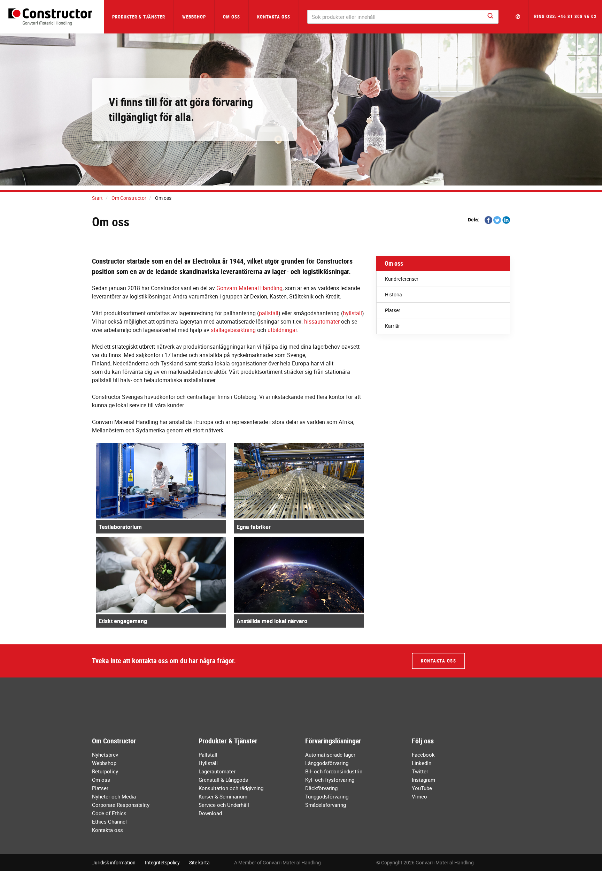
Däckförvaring (321, 788)
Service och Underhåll (224, 804)
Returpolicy (105, 771)
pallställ (268, 313)
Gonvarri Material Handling (249, 288)
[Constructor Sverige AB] (51, 16)
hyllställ (352, 313)
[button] (518, 16)
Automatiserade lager (330, 754)
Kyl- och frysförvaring (329, 779)
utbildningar (282, 330)
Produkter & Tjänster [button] (138, 17)
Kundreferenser (401, 278)
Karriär (392, 326)
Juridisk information (114, 862)
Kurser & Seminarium (223, 796)
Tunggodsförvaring (326, 796)
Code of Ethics (109, 813)
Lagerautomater (217, 771)
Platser (392, 310)
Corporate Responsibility (120, 804)
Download (210, 813)
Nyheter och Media (114, 796)
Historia (393, 294)
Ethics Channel (109, 821)
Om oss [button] (231, 17)
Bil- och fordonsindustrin (333, 771)
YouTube (422, 788)
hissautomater (322, 321)
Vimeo (419, 796)
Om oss (394, 263)
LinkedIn (421, 762)
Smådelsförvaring (325, 804)
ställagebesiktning (233, 330)
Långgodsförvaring (326, 762)
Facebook (423, 754)
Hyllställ (208, 762)
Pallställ (208, 754)
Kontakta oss (273, 17)
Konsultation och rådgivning (231, 788)
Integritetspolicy (162, 862)
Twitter (420, 771)
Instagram (423, 779)
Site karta (199, 862)
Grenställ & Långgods (223, 779)
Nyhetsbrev (105, 754)
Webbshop (194, 17)
